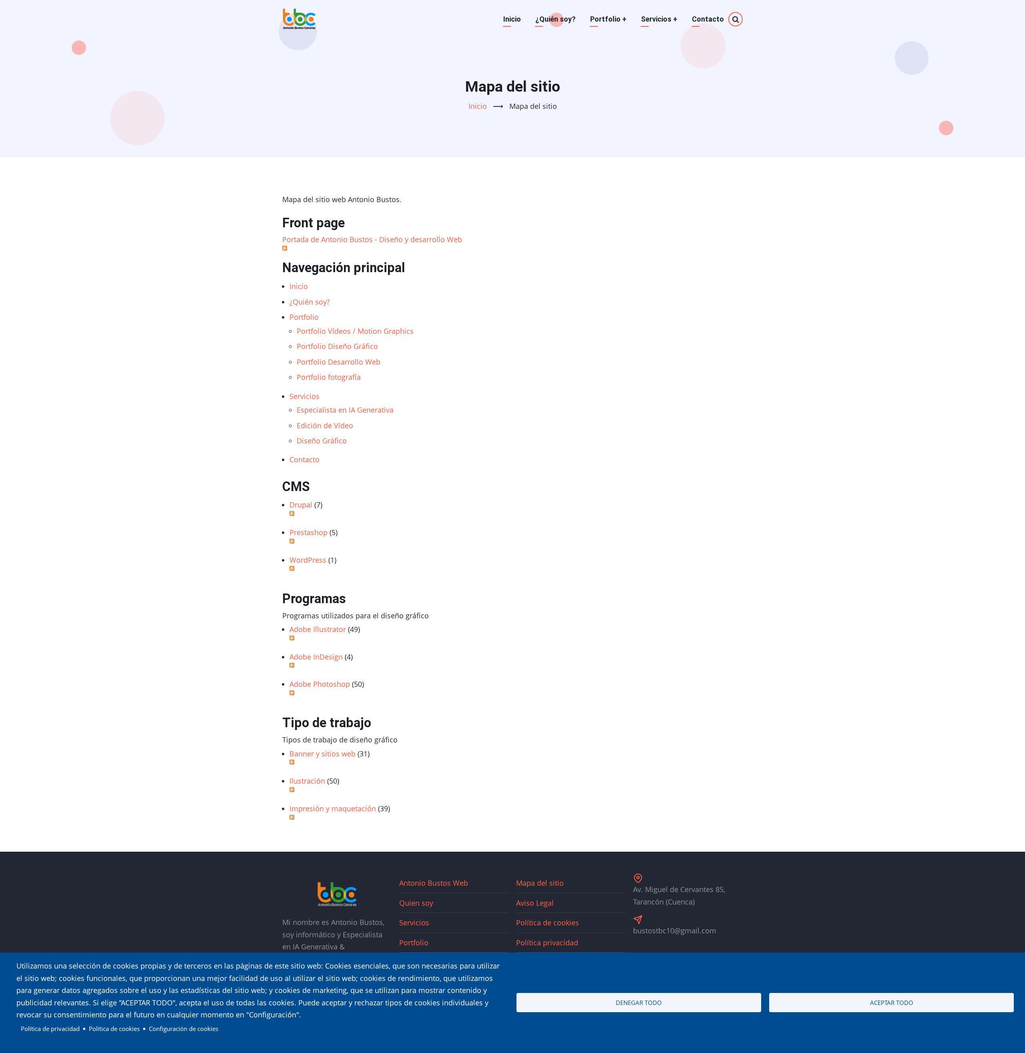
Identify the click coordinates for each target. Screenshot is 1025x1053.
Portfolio (608, 19)
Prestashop (308, 532)
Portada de (372, 239)
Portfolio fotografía (329, 377)
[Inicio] (299, 19)
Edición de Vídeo (325, 425)
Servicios (659, 19)
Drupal (300, 504)
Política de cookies (547, 922)
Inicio (512, 19)
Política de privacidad (50, 1029)
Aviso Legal (535, 903)
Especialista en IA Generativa (345, 410)
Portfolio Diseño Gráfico (337, 346)
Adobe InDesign (316, 657)
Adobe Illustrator (317, 629)
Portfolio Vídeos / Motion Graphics (355, 331)
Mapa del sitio (540, 883)
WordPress (307, 560)
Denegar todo (639, 1003)
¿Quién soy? (555, 19)
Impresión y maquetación (332, 808)
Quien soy (416, 903)
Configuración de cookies (183, 1029)
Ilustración (307, 781)
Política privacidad (547, 942)
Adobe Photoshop (319, 684)
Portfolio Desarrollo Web (338, 362)
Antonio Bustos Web (433, 883)
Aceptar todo (891, 1003)
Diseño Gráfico (322, 440)
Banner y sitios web (322, 753)
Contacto (708, 19)
